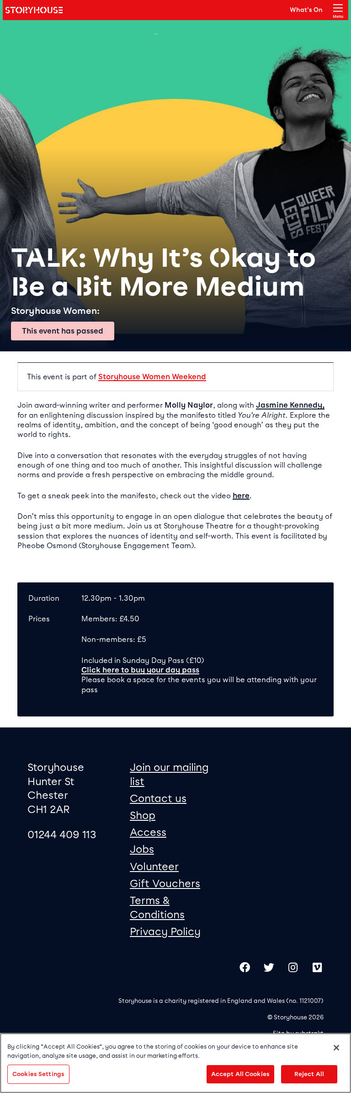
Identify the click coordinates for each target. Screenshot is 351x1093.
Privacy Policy (165, 931)
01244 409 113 (61, 834)
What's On (306, 9)
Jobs (142, 849)
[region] (175, 1063)
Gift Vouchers (165, 883)
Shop (142, 815)
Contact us (158, 798)
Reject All (309, 1074)
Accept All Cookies (240, 1074)
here (241, 495)
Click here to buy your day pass (140, 670)
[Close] (336, 1048)
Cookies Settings (38, 1074)
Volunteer (154, 866)
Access (148, 832)
